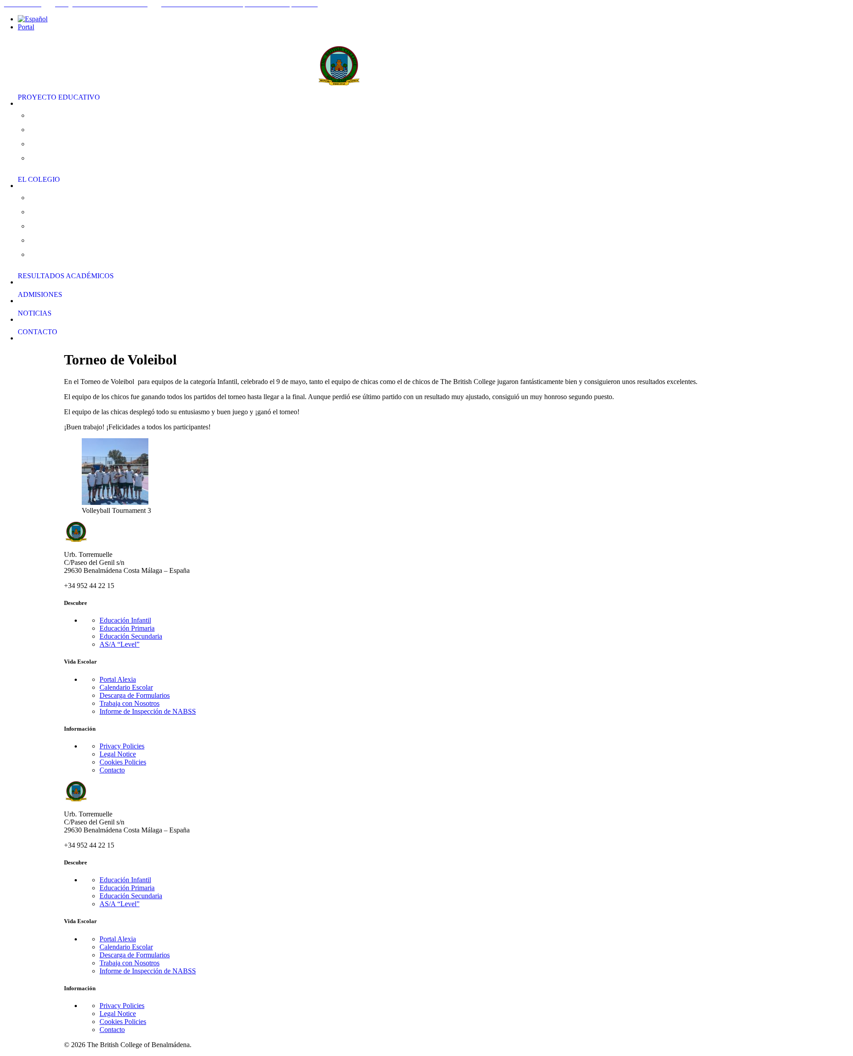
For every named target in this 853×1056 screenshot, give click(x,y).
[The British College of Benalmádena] (426, 60)
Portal (26, 27)
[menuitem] (435, 19)
